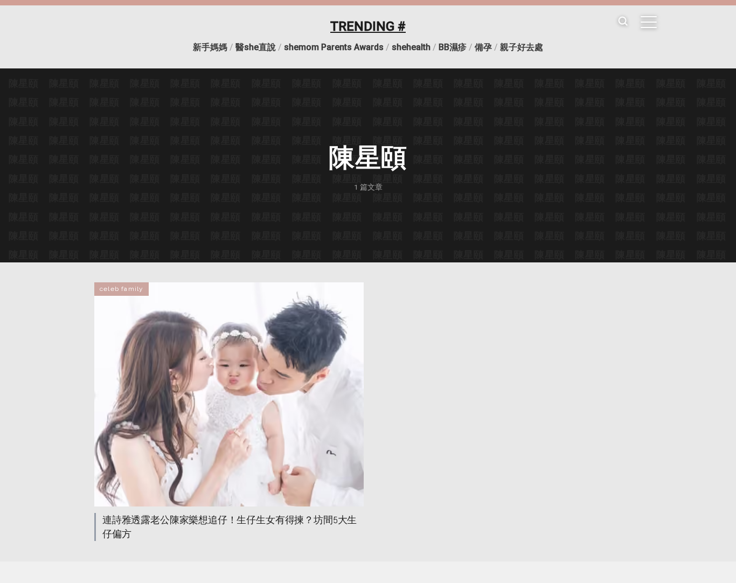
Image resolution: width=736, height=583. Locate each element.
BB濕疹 (453, 47)
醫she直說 (255, 47)
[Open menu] (649, 22)
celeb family (121, 289)
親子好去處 (521, 47)
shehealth (411, 47)
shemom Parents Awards (334, 47)
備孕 (483, 47)
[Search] (623, 22)
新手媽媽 (210, 47)
